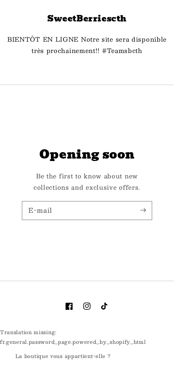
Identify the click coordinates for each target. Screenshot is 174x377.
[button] (87, 69)
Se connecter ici (135, 356)
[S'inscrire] (143, 210)
